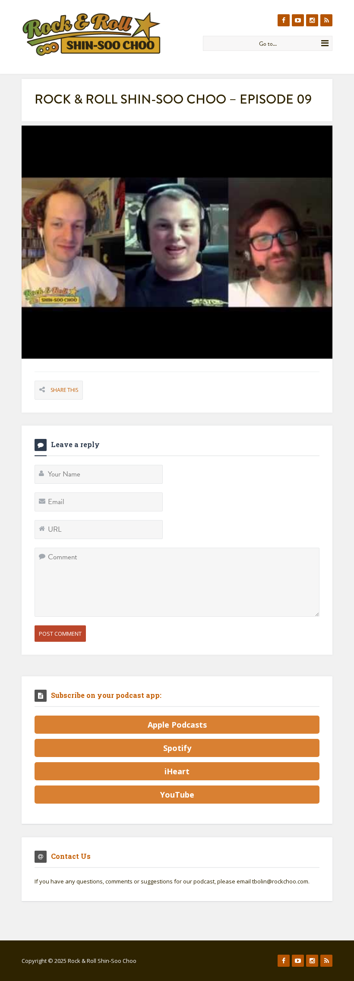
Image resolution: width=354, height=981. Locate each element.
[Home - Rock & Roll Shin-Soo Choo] (109, 33)
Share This (64, 390)
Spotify (177, 748)
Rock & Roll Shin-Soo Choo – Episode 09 (173, 99)
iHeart (177, 771)
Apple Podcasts (177, 724)
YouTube (177, 794)
